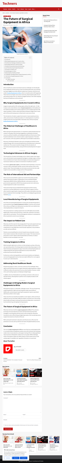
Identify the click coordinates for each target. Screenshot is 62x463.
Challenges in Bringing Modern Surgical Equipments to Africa (18, 74)
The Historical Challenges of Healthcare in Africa (15, 62)
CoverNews (34, 461)
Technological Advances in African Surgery (13, 64)
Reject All (16, 457)
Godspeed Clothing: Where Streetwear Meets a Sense (49, 26)
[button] (58, 9)
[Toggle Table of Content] (29, 58)
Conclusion (8, 77)
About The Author (11, 79)
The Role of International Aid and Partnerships (14, 66)
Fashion (9, 9)
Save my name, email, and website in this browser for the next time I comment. (21, 425)
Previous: (12, 360)
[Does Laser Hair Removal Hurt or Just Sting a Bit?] (9, 373)
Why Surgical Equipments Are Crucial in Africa (14, 61)
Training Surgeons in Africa (10, 71)
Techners (10, 3)
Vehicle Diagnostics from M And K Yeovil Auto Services (34, 380)
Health (13, 9)
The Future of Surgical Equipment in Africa (14, 76)
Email (24, 414)
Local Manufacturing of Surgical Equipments (14, 67)
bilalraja (5, 383)
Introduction (7, 59)
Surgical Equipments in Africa (14, 93)
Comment (5, 398)
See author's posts (20, 350)
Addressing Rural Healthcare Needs (12, 72)
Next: (34, 359)
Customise (8, 457)
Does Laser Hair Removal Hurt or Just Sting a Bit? (8, 380)
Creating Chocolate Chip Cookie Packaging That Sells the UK (22, 380)
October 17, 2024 (13, 25)
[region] (15, 454)
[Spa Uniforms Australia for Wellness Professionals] (54, 439)
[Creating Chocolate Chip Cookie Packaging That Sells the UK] (22, 373)
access (9, 194)
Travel (26, 9)
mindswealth (20, 383)
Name (5, 414)
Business (5, 9)
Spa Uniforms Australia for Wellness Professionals (49, 42)
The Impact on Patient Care (10, 69)
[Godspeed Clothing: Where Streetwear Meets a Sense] (19, 439)
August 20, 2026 (10, 383)
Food (18, 9)
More (33, 9)
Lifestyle (22, 9)
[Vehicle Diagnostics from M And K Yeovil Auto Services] (35, 373)
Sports (29, 9)
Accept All (24, 457)
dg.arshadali (6, 25)
